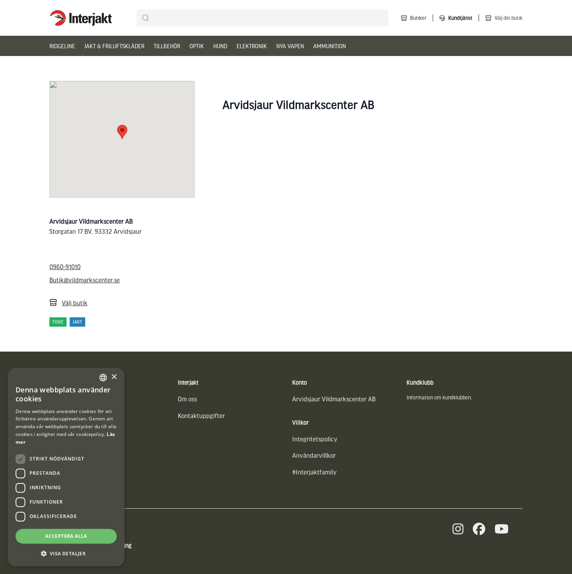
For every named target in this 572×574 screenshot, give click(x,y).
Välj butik (75, 302)
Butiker (418, 18)
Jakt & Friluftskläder (114, 46)
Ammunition (329, 46)
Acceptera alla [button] (66, 536)
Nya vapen (290, 46)
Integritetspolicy (314, 439)
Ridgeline (62, 46)
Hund (220, 46)
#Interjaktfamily (314, 472)
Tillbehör (167, 46)
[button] (66, 553)
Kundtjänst (460, 18)
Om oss (187, 399)
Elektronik (252, 46)
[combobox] (262, 17)
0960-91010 (65, 266)
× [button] (114, 377)
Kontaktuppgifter (201, 415)
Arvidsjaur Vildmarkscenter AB (333, 399)
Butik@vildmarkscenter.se (84, 279)
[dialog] (66, 467)
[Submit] (146, 17)
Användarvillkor (314, 455)
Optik (196, 46)
